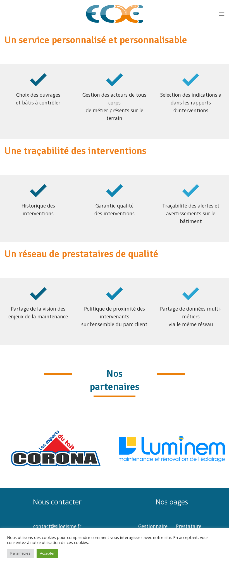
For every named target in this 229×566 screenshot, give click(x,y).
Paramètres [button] (20, 553)
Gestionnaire (153, 526)
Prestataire (188, 526)
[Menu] (221, 14)
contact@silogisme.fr (57, 526)
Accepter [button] (47, 553)
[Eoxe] (114, 14)
